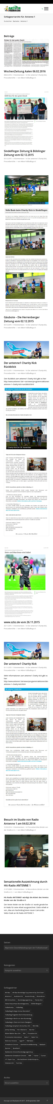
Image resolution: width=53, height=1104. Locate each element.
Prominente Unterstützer (13, 1037)
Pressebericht (32, 1033)
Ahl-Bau (7, 992)
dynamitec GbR (34, 1101)
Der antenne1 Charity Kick (37, 75)
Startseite (16, 21)
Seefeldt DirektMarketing (28, 1044)
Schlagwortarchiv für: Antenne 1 (19, 16)
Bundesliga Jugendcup (25, 1000)
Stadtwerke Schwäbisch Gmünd (15, 1055)
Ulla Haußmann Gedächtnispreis (27, 1059)
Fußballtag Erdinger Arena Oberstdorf (17, 1011)
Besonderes (41, 996)
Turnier (43, 1055)
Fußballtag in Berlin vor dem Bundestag (18, 1018)
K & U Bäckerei (22, 1030)
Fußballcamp (9, 1007)
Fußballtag (19, 1007)
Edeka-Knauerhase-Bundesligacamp (17, 1004)
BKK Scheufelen (10, 1000)
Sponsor (7, 1048)
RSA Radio (30, 1041)
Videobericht (9, 1063)
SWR (29, 1055)
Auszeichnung (29, 996)
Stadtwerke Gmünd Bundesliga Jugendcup (19, 1052)
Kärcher (32, 1030)
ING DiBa (35, 1026)
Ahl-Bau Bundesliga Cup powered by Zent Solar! (28, 992)
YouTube (19, 1063)
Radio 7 (26, 1037)
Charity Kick (39, 1000)
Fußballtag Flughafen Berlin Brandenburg (18, 1015)
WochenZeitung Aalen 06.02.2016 (25, 71)
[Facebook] (47, 1100)
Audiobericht (18, 996)
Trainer (36, 1055)
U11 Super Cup (10, 1059)
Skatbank (42, 1044)
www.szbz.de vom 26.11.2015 (22, 622)
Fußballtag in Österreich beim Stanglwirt (18, 1022)
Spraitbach (16, 1048)
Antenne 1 (8, 996)
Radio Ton (34, 1037)
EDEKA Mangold (36, 1004)
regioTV (21, 1041)
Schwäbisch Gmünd (11, 1044)
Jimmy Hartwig (10, 1030)
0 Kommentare (18, 75)
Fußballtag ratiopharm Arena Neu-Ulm (17, 1026)
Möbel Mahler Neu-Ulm (13, 1033)
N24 (24, 1033)
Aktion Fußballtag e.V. (28, 78)
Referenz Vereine (11, 1041)
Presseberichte (9, 78)
